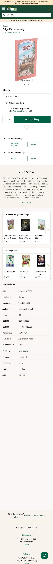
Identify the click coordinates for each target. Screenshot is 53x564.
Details (26, 544)
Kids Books (23, 351)
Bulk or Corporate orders (34, 515)
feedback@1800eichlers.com (29, 3)
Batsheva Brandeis (12, 33)
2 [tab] (28, 85)
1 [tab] (24, 85)
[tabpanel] (26, 59)
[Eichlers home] (12, 9)
